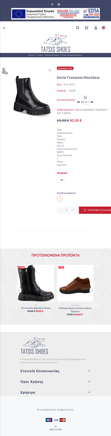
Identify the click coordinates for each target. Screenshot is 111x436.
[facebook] (52, 4)
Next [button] (92, 290)
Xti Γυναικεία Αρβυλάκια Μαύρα (35, 308)
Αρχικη (31, 55)
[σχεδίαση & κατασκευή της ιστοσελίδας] (55, 413)
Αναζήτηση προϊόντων (13, 24)
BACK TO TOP (56, 429)
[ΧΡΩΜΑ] (60, 199)
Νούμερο (62, 172)
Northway (75, 305)
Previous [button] (19, 290)
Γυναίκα (39, 55)
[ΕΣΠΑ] (55, 14)
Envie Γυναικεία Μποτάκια (72, 55)
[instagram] (58, 4)
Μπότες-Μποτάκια (52, 55)
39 (61, 180)
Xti (36, 305)
